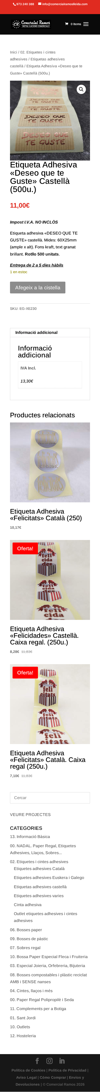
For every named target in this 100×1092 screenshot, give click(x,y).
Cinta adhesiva (28, 905)
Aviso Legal (26, 1077)
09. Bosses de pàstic (29, 939)
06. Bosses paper (26, 930)
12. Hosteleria (23, 1036)
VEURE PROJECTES (30, 814)
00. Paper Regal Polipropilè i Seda (42, 1000)
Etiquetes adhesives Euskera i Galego (49, 877)
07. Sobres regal (25, 948)
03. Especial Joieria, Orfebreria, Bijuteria (47, 965)
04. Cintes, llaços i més (31, 991)
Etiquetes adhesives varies (39, 896)
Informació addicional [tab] (36, 332)
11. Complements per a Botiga (38, 1008)
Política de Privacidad (67, 1070)
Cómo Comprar (53, 1077)
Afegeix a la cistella (37, 287)
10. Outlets (20, 1027)
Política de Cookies (28, 1070)
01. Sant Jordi (23, 1018)
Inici (13, 52)
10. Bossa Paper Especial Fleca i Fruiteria (49, 957)
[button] (81, 89)
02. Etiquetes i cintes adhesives (39, 862)
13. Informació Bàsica (30, 836)
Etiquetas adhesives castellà (40, 887)
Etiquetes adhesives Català (39, 868)
